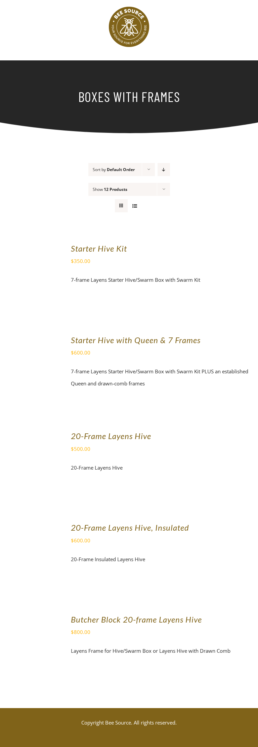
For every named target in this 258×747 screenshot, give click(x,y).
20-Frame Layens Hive (111, 436)
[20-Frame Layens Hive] (32, 435)
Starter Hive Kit (99, 248)
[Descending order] (163, 169)
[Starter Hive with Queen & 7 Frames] (32, 339)
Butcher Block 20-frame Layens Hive (136, 619)
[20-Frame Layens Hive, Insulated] (32, 527)
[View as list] (134, 205)
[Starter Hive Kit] (32, 248)
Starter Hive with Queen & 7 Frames (136, 340)
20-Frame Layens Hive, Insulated (130, 527)
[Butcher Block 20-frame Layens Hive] (32, 619)
